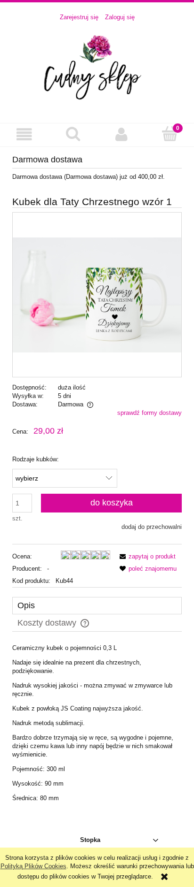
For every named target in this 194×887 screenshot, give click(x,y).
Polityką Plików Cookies (33, 866)
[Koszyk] (170, 133)
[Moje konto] (121, 134)
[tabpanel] (97, 723)
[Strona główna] (97, 67)
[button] (24, 134)
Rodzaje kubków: (35, 459)
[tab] (97, 605)
